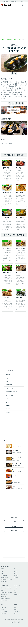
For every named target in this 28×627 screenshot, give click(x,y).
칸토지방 (3, 590)
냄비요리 (16, 571)
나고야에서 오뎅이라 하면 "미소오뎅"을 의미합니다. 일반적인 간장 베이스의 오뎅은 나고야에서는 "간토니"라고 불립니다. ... (20, 175)
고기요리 (16, 575)
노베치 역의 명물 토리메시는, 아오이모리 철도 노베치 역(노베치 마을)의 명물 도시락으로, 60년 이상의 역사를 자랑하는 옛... (21, 255)
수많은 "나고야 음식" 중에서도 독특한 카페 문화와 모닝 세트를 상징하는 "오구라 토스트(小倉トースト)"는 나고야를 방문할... (7, 200)
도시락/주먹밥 (4, 581)
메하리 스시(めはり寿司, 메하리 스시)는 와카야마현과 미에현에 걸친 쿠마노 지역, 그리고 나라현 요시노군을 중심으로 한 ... (21, 304)
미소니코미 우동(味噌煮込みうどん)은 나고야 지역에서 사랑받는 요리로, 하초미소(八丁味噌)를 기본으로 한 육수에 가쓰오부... (20, 224)
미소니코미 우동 (21, 217)
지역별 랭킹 (14, 530)
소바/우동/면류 (4, 577)
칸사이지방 (3, 596)
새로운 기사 (14, 517)
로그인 (2, 609)
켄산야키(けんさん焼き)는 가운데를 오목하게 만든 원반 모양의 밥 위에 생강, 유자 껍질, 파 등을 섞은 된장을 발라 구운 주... (20, 280)
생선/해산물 (4, 575)
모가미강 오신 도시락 (8, 248)
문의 (15, 613)
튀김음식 (3, 568)
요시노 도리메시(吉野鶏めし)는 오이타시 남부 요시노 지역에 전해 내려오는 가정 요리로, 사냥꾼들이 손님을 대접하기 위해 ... (7, 304)
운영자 (15, 607)
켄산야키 (18, 273)
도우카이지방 (9, 39)
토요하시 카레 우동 (8, 217)
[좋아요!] (12, 73)
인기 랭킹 (14, 521)
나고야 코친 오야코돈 (8, 168)
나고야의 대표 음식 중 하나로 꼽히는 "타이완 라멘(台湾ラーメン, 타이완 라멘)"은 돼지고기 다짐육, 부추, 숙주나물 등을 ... (20, 200)
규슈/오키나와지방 (5, 601)
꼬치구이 (16, 573)
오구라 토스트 (6, 192)
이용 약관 (16, 609)
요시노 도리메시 (7, 297)
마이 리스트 (4, 611)
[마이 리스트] (15, 73)
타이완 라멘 (19, 192)
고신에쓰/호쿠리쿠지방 (6, 592)
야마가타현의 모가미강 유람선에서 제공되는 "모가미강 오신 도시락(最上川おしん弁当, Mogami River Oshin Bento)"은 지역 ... (7, 255)
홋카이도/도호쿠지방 (6, 588)
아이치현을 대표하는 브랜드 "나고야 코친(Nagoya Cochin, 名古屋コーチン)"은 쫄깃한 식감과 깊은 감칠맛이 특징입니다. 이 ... (7, 175)
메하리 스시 (19, 297)
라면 (2, 573)
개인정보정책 (17, 611)
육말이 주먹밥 (6, 273)
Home (2, 39)
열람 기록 (3, 613)
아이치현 (16, 39)
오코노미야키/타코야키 (6, 579)
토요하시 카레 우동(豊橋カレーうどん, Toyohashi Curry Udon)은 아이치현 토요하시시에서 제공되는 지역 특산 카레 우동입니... (7, 224)
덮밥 (15, 568)
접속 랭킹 (14, 526)
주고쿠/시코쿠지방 (5, 598)
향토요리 (16, 577)
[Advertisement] (14, 23)
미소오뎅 (18, 168)
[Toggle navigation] (26, 5)
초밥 (2, 571)
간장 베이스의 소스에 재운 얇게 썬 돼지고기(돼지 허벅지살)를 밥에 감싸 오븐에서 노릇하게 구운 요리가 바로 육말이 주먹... (7, 280)
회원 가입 (3, 607)
